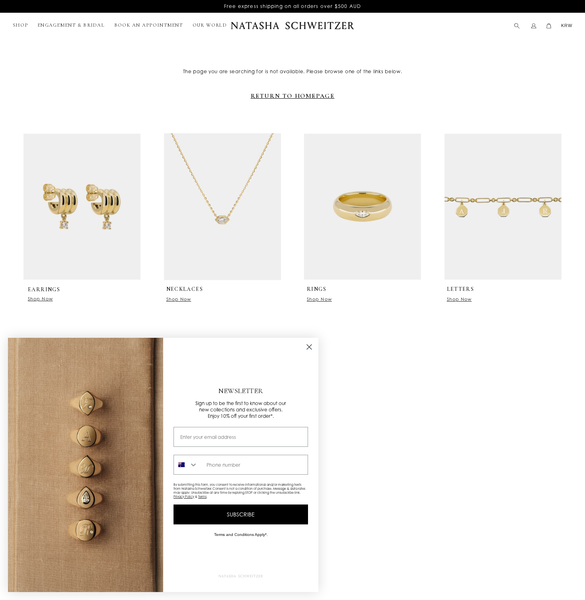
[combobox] (188, 464)
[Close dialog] (309, 347)
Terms (202, 497)
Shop (20, 25)
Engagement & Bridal (71, 25)
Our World (210, 25)
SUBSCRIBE (241, 514)
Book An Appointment (148, 25)
